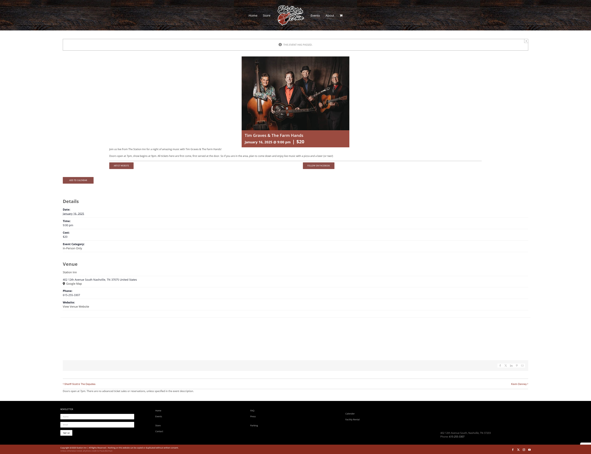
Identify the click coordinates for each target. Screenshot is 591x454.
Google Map (73, 283)
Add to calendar (78, 180)
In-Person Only (72, 248)
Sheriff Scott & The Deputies (79, 384)
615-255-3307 (456, 436)
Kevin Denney (519, 384)
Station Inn (70, 272)
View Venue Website (76, 306)
